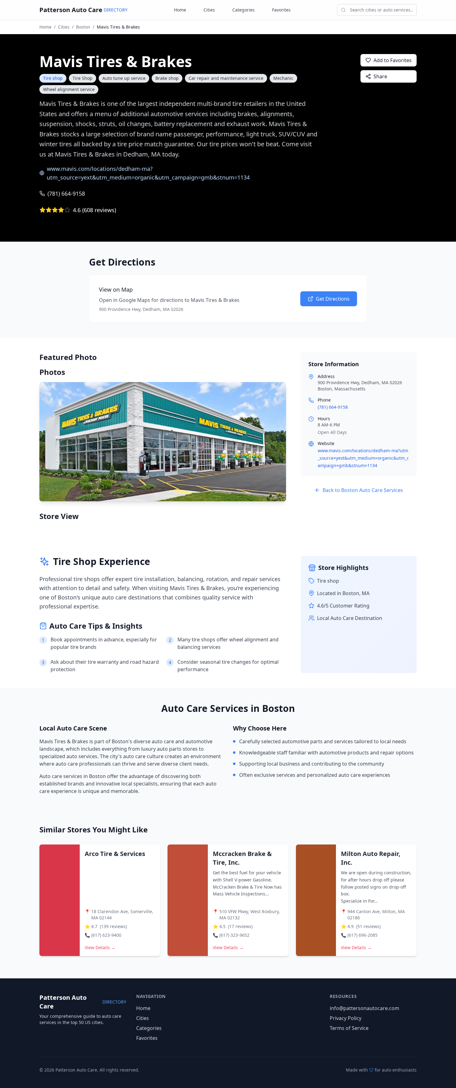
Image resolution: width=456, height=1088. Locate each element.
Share (380, 76)
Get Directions (333, 298)
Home (180, 10)
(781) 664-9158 (66, 193)
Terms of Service (349, 1028)
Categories (243, 10)
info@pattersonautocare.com (364, 1008)
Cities (209, 10)
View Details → (100, 947)
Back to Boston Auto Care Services (363, 490)
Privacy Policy (345, 1018)
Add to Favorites (392, 60)
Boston (83, 27)
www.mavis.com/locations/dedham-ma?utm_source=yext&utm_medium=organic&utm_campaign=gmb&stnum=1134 (148, 173)
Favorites (281, 10)
